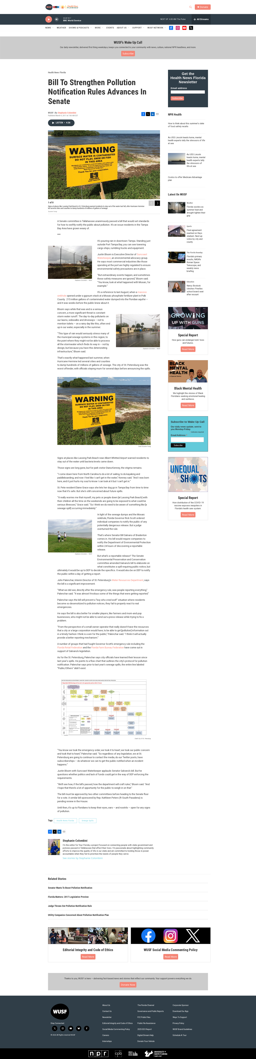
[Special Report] (188, 318)
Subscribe (128, 53)
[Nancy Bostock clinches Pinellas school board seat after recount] (176, 286)
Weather (61, 28)
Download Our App (180, 1011)
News (48, 28)
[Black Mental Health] (188, 371)
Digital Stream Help (145, 1035)
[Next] (157, 203)
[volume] (56, 19)
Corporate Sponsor (181, 1005)
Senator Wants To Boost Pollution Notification (70, 887)
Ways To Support (180, 1017)
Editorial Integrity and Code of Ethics (88, 950)
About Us (106, 1005)
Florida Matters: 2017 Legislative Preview (68, 896)
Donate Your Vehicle (146, 1041)
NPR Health (175, 114)
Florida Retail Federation (69, 647)
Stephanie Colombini (67, 112)
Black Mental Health (188, 388)
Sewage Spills (88, 821)
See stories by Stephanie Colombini (83, 858)
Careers (105, 1035)
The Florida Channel (145, 1005)
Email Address (179, 435)
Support (137, 28)
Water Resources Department (127, 580)
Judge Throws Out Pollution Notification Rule (70, 906)
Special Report (188, 335)
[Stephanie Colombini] (54, 847)
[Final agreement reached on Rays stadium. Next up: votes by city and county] (176, 231)
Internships (107, 1041)
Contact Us (107, 1011)
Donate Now (128, 984)
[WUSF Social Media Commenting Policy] (171, 935)
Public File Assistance (146, 1023)
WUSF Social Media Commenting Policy (171, 950)
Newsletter (107, 1017)
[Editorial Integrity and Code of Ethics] (88, 935)
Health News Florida (57, 72)
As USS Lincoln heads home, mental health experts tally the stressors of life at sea (186, 140)
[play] (49, 19)
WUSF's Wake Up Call (128, 42)
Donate (204, 7)
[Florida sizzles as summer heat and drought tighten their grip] (176, 207)
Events (110, 28)
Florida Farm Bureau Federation (107, 647)
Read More (188, 349)
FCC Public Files (143, 1017)
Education (190, 282)
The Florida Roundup (195, 252)
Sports (189, 226)
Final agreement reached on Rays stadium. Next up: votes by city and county (195, 236)
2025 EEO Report (144, 1029)
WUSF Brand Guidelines (182, 1029)
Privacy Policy (178, 1023)
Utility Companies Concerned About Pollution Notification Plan (78, 915)
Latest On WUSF (177, 194)
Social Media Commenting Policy (116, 1029)
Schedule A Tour (180, 1035)
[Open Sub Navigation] (53, 28)
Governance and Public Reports (150, 1011)
